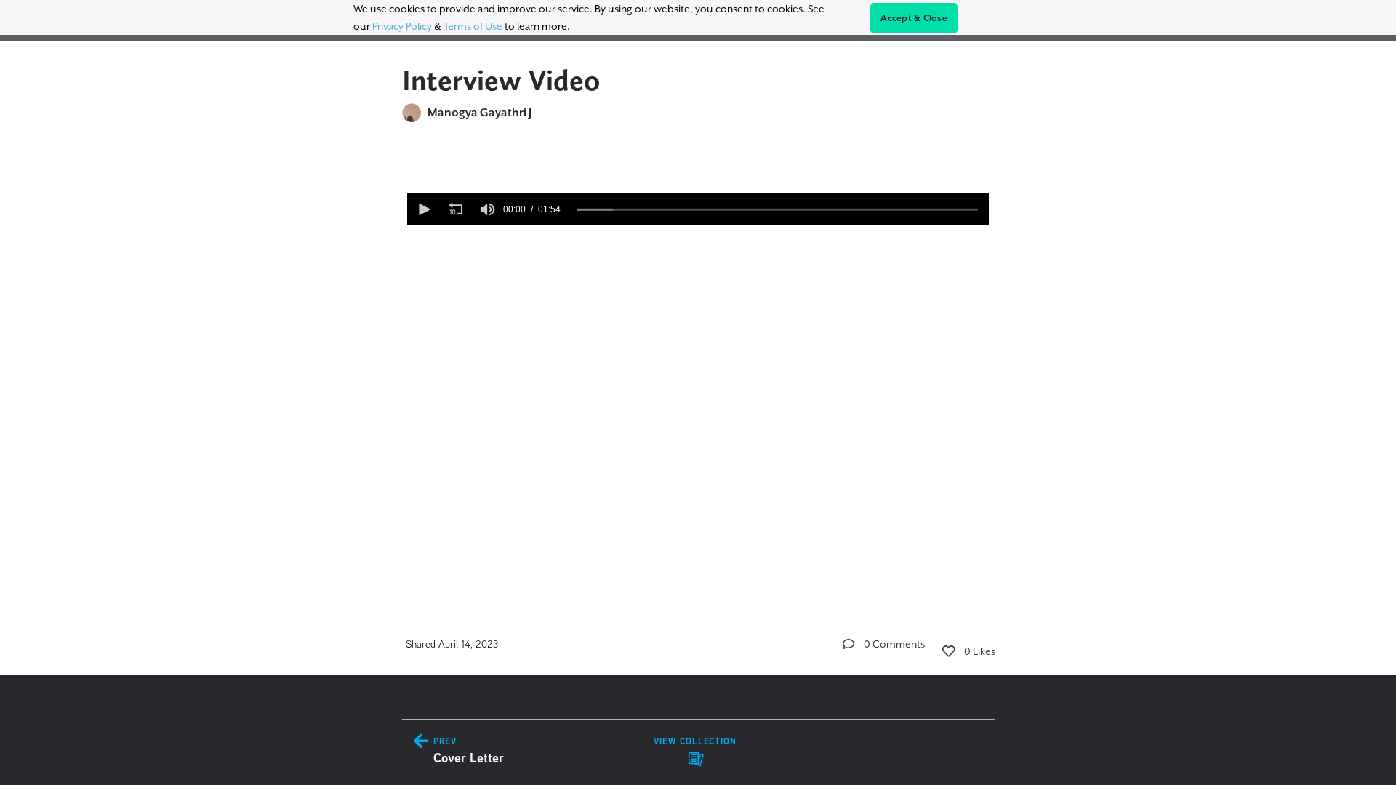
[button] (423, 209)
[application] (698, 209)
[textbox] (698, 235)
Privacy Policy (402, 26)
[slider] (777, 209)
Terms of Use (473, 26)
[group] (487, 209)
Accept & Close (913, 18)
